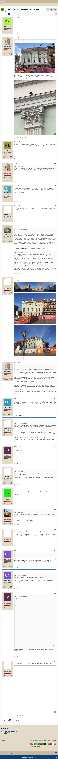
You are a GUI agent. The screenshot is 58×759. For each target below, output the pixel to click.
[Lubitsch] (43, 744)
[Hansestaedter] (37, 746)
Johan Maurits (24, 248)
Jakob (24, 560)
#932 (55, 446)
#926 (55, 205)
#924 (55, 163)
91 (15, 13)
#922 (55, 37)
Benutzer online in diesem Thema (9, 738)
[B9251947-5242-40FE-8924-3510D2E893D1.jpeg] (35, 689)
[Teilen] (56, 14)
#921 (55, 17)
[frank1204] (35, 744)
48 (11, 13)
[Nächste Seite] (17, 14)
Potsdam (5, 733)
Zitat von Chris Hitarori (21, 575)
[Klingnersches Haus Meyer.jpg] (35, 623)
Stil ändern (55, 752)
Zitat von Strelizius (20, 366)
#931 (55, 419)
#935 (55, 509)
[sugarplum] (51, 744)
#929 (55, 362)
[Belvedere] (45, 744)
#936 (55, 529)
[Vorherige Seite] (2, 14)
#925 (55, 185)
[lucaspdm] (47, 744)
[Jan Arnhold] (31, 746)
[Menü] (56, 1)
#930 (55, 398)
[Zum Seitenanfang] (56, 757)
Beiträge (4, 32)
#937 (55, 550)
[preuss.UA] (53, 744)
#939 (55, 593)
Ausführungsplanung (22, 265)
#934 (55, 489)
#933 (55, 467)
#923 (55, 141)
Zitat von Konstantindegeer (22, 229)
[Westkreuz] (33, 744)
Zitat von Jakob (20, 471)
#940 (55, 661)
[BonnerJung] (33, 746)
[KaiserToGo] (37, 744)
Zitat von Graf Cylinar (21, 41)
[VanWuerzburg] (49, 744)
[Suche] (51, 1)
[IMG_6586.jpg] (35, 107)
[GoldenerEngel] (55, 744)
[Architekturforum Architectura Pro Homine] (3, 1)
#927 (55, 225)
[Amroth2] (35, 746)
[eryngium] (31, 744)
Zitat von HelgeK (20, 166)
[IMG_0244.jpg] (35, 57)
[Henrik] (39, 746)
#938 (55, 571)
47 (9, 13)
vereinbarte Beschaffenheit (35, 261)
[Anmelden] (54, 1)
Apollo (5, 732)
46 (7, 13)
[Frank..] (39, 744)
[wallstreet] (41, 744)
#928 (55, 277)
